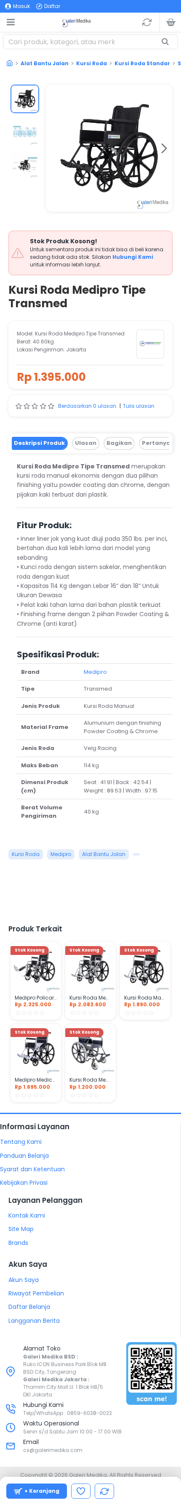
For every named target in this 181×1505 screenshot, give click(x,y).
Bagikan (119, 443)
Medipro (95, 672)
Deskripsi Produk (39, 443)
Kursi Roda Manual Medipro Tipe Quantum (145, 997)
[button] (53, 148)
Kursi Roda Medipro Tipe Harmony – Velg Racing (90, 997)
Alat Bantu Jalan (45, 63)
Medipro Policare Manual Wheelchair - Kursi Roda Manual (36, 997)
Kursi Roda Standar (142, 63)
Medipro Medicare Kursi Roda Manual (36, 1080)
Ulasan (85, 443)
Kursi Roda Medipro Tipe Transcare (90, 1080)
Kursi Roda (91, 63)
